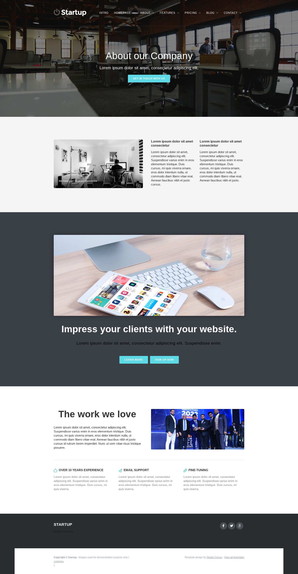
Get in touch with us (149, 78)
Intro (103, 12)
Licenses (59, 561)
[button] (124, 13)
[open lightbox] (149, 275)
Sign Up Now (164, 359)
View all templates (234, 557)
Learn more (133, 359)
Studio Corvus (214, 557)
